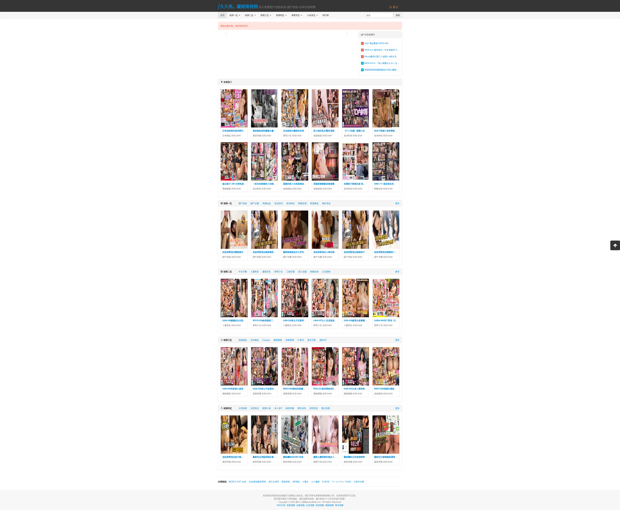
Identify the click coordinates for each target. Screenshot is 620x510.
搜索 (398, 15)
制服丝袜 (378, 188)
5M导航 (296, 481)
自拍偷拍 (317, 135)
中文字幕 (242, 271)
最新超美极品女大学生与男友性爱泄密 (301, 251)
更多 (397, 203)
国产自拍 (242, 203)
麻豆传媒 (257, 135)
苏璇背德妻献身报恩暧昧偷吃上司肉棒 (331, 183)
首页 (222, 15)
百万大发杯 (274, 481)
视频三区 (264, 15)
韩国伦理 (302, 203)
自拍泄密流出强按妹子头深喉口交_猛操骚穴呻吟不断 (368, 251)
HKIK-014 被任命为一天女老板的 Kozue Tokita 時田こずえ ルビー (395, 49)
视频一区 (233, 15)
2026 (238, 135)
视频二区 (249, 15)
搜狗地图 (329, 505)
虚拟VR (322, 339)
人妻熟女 (254, 271)
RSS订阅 (281, 505)
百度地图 (291, 505)
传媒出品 (266, 203)
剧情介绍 (266, 408)
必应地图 (310, 505)
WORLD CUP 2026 (237, 481)
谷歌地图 (300, 505)
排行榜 (325, 15)
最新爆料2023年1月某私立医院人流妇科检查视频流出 (308, 456)
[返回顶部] (615, 245)
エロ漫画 (315, 481)
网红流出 (326, 203)
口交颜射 (326, 271)
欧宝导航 (286, 481)
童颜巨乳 (266, 271)
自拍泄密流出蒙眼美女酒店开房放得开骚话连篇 (244, 251)
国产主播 (254, 203)
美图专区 (295, 15)
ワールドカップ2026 (341, 481)
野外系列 (302, 408)
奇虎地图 (320, 505)
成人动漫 (302, 271)
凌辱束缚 (289, 339)
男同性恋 (314, 408)
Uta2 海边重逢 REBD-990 (376, 43)
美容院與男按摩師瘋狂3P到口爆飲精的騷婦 (384, 69)
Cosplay (266, 339)
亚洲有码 (348, 135)
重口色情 (325, 408)
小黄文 (305, 481)
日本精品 (226, 135)
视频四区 (280, 15)
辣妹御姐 (226, 188)
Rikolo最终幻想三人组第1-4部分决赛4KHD (384, 56)
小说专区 (311, 15)
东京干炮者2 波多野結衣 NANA (388, 130)
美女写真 (311, 339)
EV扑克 (325, 481)
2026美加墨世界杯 (257, 481)
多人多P (278, 408)
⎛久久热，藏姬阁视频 (238, 6)
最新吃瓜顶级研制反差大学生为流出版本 (271, 456)
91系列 (300, 339)
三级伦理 (290, 271)
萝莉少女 (287, 135)
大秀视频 (242, 408)
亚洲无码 (278, 203)
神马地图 (339, 505)
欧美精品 (314, 203)
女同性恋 (254, 408)
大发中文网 (359, 481)
